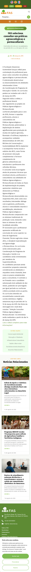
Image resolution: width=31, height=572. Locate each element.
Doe (6, 6)
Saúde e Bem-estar (15, 343)
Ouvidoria (18, 6)
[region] (15, 554)
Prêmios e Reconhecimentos (9, 536)
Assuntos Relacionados (16, 28)
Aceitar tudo (15, 556)
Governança (5, 530)
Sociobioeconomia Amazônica (15, 346)
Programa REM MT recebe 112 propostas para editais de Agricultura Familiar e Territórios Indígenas (15, 435)
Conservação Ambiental (15, 334)
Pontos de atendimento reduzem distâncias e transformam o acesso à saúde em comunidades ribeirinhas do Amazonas (14, 479)
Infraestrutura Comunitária (15, 340)
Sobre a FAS (5, 528)
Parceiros (4, 534)
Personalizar (15, 562)
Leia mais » (7, 405)
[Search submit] (28, 17)
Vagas (11, 6)
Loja (25, 6)
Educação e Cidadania (15, 337)
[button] (28, 11)
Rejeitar (15, 567)
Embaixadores (6, 532)
